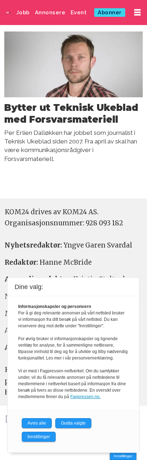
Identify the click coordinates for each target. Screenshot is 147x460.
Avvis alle (36, 423)
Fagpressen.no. (85, 396)
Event (79, 12)
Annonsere (50, 12)
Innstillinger (123, 456)
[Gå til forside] (8, 12)
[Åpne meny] (137, 12)
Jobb (23, 12)
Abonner (110, 12)
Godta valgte (73, 423)
